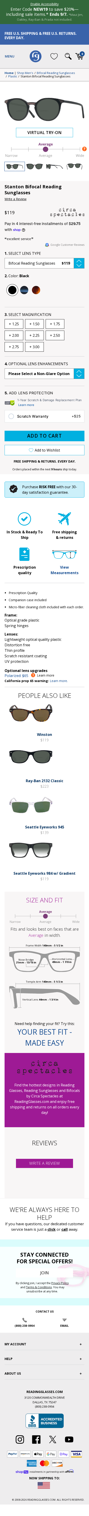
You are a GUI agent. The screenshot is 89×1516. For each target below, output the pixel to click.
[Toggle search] (68, 56)
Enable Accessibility (44, 4)
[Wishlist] (54, 56)
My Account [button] (15, 1344)
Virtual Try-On (44, 132)
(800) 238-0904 (24, 1326)
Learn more (26, 405)
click (51, 1229)
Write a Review (15, 199)
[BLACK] (12, 290)
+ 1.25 (14, 323)
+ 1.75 (55, 323)
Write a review (44, 1163)
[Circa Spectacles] (67, 212)
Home (9, 73)
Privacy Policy (60, 1283)
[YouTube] (69, 1444)
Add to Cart (44, 436)
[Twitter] (52, 1444)
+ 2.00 (14, 335)
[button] (44, 263)
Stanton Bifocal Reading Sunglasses (46, 76)
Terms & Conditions (39, 1287)
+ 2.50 (55, 335)
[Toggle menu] (10, 56)
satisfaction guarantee (48, 492)
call (64, 1229)
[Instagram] (19, 1444)
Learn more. (59, 681)
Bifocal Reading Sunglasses (56, 73)
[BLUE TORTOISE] (24, 290)
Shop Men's (25, 73)
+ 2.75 (14, 346)
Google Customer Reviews (67, 245)
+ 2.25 (34, 335)
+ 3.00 (34, 346)
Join (44, 1272)
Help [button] (9, 1359)
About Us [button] (13, 1373)
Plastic (12, 76)
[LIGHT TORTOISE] (36, 290)
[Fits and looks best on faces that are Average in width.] (44, 156)
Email (64, 1326)
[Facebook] (36, 1444)
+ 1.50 (34, 323)
